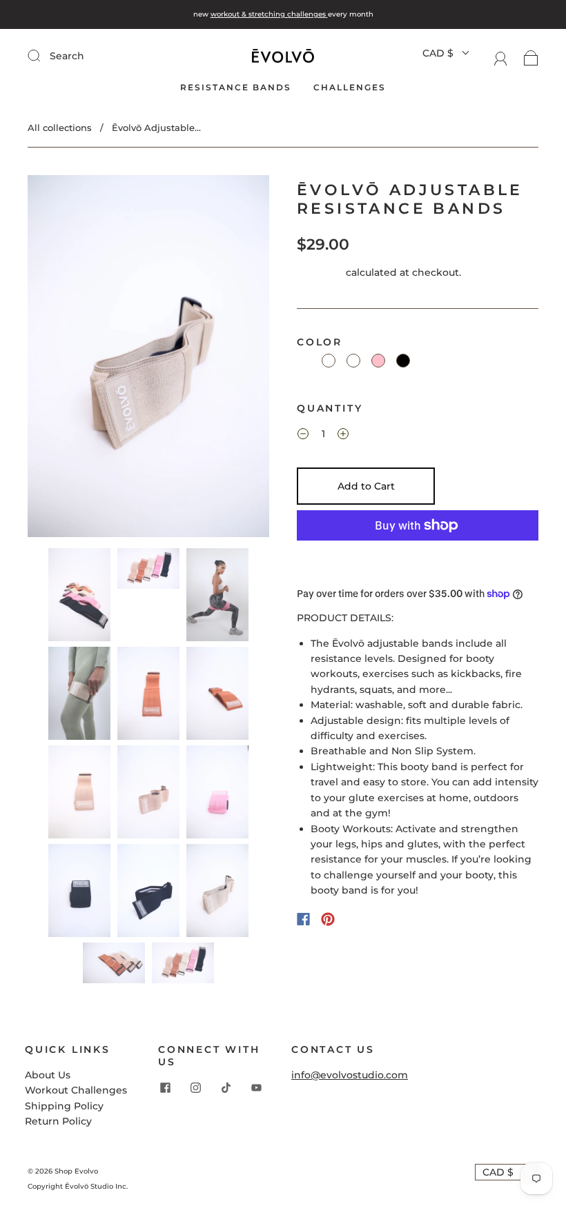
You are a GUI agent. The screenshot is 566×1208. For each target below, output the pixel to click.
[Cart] (531, 58)
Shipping (320, 272)
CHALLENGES (349, 87)
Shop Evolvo (76, 1171)
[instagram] (195, 1087)
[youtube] (256, 1087)
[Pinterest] (327, 919)
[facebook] (165, 1087)
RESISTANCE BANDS (235, 87)
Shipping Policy (64, 1106)
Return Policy (58, 1121)
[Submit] (118, 55)
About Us (47, 1075)
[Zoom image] (148, 359)
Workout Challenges (76, 1090)
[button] (52, 359)
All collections (60, 127)
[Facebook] (303, 919)
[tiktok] (226, 1087)
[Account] (500, 58)
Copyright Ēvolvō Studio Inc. (78, 1186)
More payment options (417, 558)
